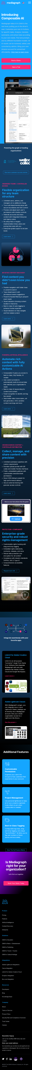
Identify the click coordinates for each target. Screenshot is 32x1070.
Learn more (7, 236)
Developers (5, 989)
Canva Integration (7, 968)
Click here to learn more (19, 52)
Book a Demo (16, 60)
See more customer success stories (16, 172)
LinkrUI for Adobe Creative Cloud (12, 972)
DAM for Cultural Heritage (9, 954)
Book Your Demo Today (16, 883)
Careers (4, 1025)
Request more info (9, 571)
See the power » (10, 722)
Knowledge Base (7, 996)
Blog (3, 993)
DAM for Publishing (7, 947)
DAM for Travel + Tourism (9, 951)
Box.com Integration (8, 979)
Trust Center (5, 1021)
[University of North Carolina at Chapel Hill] (10, 161)
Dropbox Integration (8, 975)
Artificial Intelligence (8, 922)
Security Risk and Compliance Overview (14, 1017)
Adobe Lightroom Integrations (10, 964)
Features (4, 919)
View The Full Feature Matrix (16, 850)
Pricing (4, 915)
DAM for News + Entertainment (11, 943)
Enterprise (5, 930)
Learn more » (9, 676)
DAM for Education (7, 940)
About (4, 1006)
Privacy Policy (6, 1014)
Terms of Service (7, 1010)
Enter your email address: (10, 1043)
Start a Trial (16, 67)
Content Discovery (7, 926)
